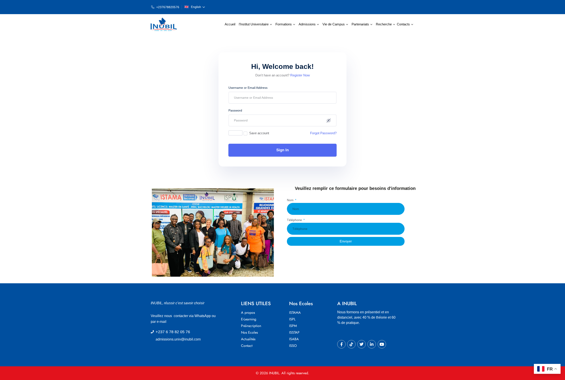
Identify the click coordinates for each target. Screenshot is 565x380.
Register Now (300, 75)
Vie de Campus (333, 24)
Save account (259, 133)
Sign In (282, 150)
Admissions (307, 24)
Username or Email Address (247, 87)
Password (235, 110)
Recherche (384, 24)
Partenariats (360, 24)
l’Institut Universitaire (254, 24)
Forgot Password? (323, 133)
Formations (283, 24)
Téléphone (295, 220)
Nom (290, 200)
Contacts (403, 24)
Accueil (230, 24)
